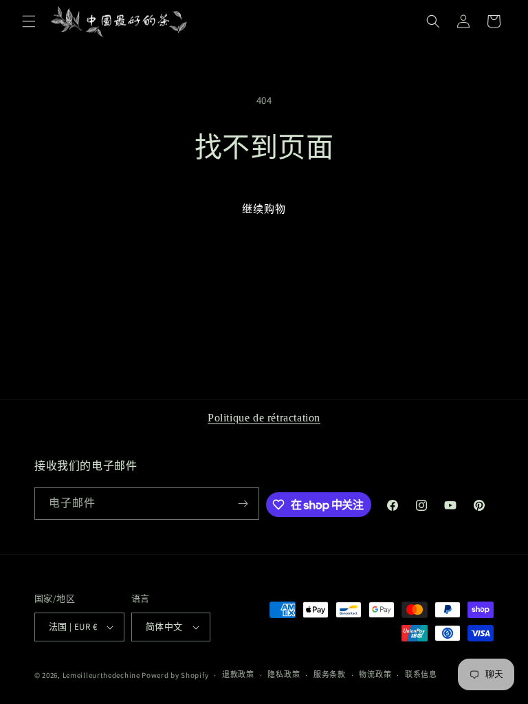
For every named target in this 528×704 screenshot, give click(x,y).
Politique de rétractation (264, 418)
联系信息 (421, 674)
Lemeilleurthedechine (101, 675)
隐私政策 (283, 674)
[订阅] (243, 503)
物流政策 (375, 674)
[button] (29, 21)
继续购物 (264, 208)
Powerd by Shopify (175, 675)
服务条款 (330, 674)
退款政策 (238, 674)
